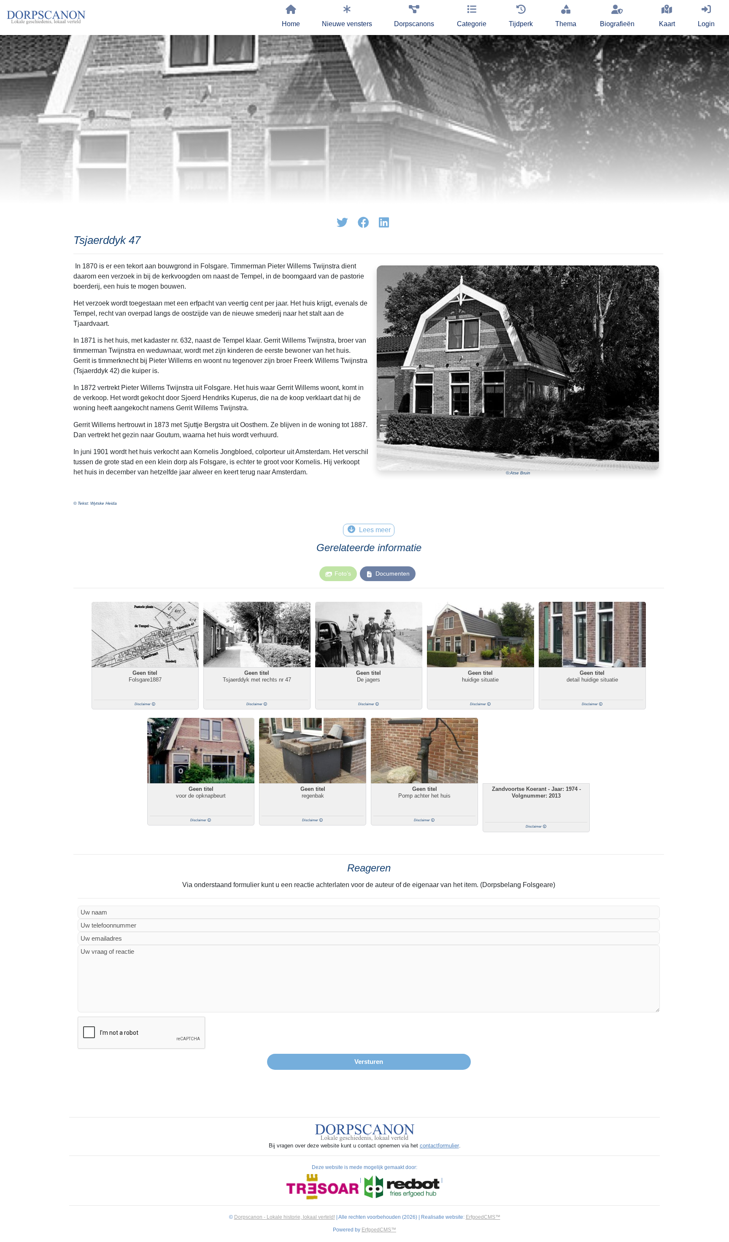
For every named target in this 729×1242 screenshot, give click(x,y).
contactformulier (439, 1145)
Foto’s (343, 573)
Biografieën (617, 23)
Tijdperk (521, 23)
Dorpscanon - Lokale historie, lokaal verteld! (284, 1217)
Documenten (392, 573)
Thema (565, 23)
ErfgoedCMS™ (483, 1217)
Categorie (471, 23)
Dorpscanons (414, 23)
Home (291, 23)
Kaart (667, 23)
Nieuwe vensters (347, 23)
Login (706, 23)
